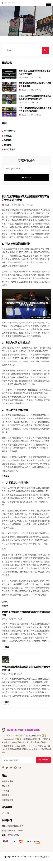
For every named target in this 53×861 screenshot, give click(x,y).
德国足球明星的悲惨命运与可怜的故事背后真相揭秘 (35, 84)
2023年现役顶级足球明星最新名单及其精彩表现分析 (34, 72)
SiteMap (5, 813)
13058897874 (12, 835)
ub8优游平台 (43, 856)
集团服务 (8, 145)
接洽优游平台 (9, 149)
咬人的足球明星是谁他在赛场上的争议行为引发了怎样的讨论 (35, 109)
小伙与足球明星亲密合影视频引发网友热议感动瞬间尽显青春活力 (35, 97)
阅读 (7, 647)
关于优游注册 (9, 131)
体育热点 (8, 135)
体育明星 (8, 140)
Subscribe (26, 177)
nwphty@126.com (14, 830)
